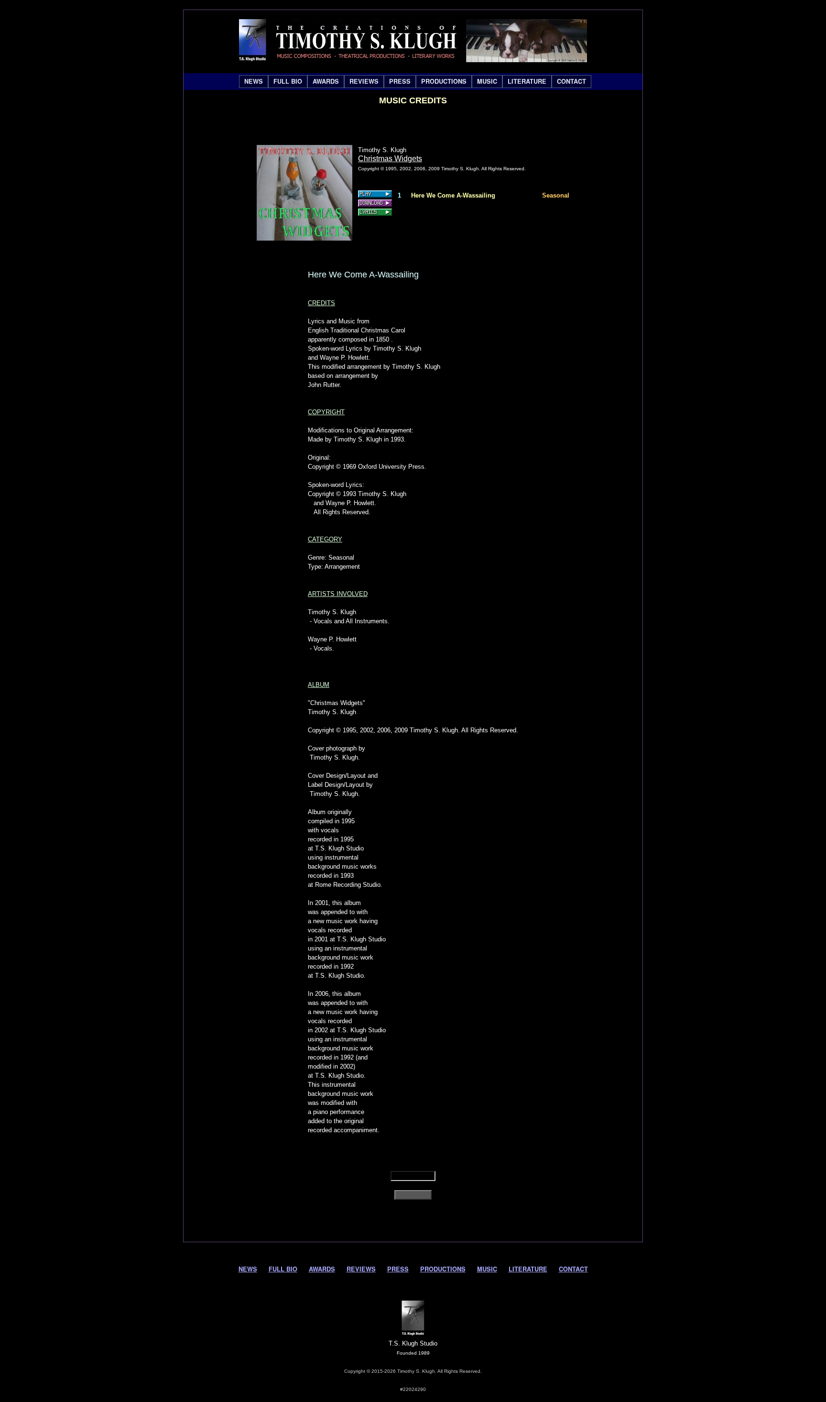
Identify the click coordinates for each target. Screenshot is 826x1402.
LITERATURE (527, 81)
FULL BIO (287, 81)
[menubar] (415, 81)
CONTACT (571, 81)
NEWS (253, 81)
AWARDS (326, 81)
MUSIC (487, 81)
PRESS (400, 81)
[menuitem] (253, 81)
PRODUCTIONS (444, 81)
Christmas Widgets (390, 159)
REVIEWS (364, 81)
